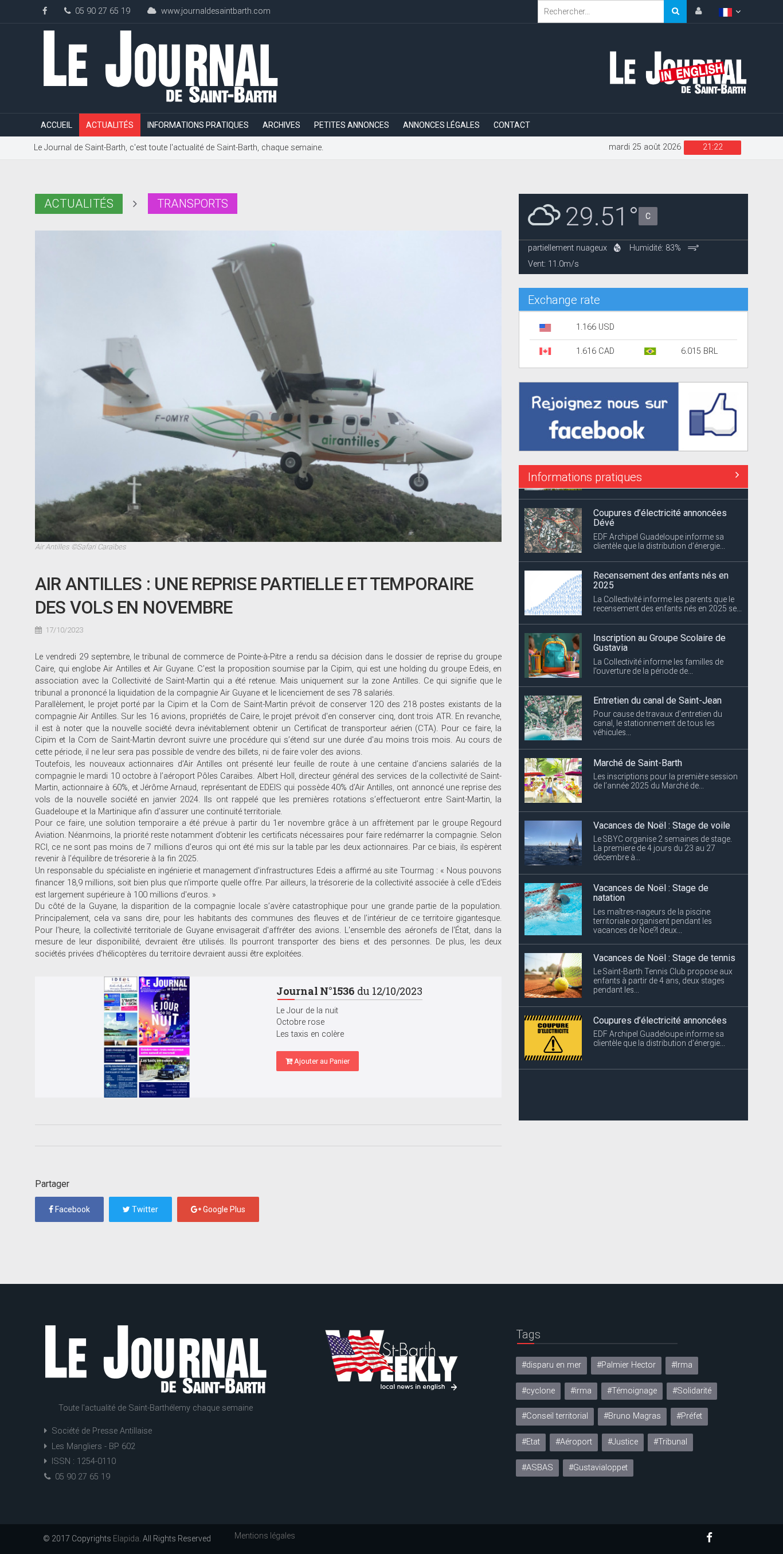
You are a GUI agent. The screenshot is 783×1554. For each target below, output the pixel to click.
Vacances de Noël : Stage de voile (661, 814)
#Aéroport (573, 1442)
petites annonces (351, 125)
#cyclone (538, 1391)
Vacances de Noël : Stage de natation (650, 882)
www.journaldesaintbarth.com (213, 11)
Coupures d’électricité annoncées (660, 1009)
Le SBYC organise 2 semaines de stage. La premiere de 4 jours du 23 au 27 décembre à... (662, 837)
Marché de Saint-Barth (637, 752)
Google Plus (223, 1209)
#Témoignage (632, 1391)
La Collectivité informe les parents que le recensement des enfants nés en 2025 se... (667, 593)
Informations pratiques (198, 125)
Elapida (126, 1538)
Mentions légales (264, 1535)
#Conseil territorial (555, 1416)
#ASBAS (537, 1468)
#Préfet (689, 1416)
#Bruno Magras (632, 1416)
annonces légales (441, 125)
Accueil (56, 125)
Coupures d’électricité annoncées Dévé (660, 507)
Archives (281, 125)
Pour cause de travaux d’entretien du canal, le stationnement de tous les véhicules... (657, 712)
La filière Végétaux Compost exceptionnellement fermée (650, 1076)
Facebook (71, 1209)
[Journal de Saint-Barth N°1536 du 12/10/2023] (147, 1037)
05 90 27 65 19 (100, 11)
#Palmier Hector (626, 1365)
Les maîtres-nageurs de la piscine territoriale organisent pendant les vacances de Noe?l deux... (652, 910)
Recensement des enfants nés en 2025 (661, 569)
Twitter (144, 1209)
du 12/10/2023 (349, 991)
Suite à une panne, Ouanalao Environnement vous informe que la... (659, 1100)
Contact (512, 125)
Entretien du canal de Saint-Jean (657, 689)
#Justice (623, 1442)
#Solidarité (691, 1391)
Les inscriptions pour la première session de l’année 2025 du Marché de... (665, 770)
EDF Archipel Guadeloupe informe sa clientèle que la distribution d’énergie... (659, 530)
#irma (581, 1391)
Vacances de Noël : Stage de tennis (664, 946)
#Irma (681, 1365)
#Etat (531, 1442)
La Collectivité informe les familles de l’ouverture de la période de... (658, 655)
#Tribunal (670, 1442)
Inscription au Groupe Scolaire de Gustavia (659, 632)
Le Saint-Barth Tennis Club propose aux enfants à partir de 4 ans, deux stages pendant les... (663, 969)
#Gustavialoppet (598, 1468)
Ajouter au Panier (321, 1061)
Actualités (110, 125)
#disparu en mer (551, 1365)
